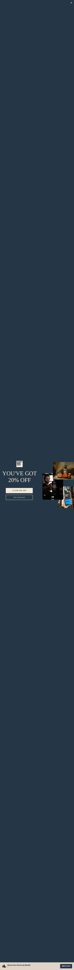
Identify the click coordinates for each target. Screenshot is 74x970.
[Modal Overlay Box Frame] (37, 485)
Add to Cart (66, 966)
